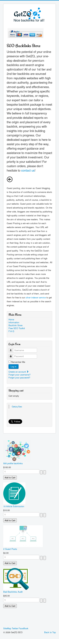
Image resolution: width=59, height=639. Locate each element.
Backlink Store (15, 325)
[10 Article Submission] (14, 493)
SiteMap (7, 628)
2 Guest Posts (10, 548)
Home (11, 319)
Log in (13, 366)
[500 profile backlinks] (17, 450)
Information (14, 322)
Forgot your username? (19, 374)
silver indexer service (36, 297)
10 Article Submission (13, 506)
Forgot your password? (19, 377)
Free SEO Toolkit (17, 328)
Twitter (15, 628)
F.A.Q (11, 331)
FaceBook (23, 628)
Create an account (18, 371)
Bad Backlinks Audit (13, 591)
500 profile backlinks (13, 463)
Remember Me (18, 362)
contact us (28, 170)
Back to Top (50, 632)
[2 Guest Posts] (23, 535)
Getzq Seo (17, 406)
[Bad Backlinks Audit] (16, 578)
